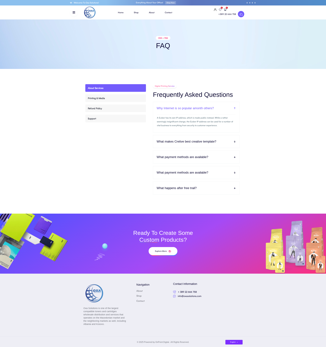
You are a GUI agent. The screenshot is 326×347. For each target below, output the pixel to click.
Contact (168, 12)
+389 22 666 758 (227, 14)
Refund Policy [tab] (95, 108)
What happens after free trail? (177, 188)
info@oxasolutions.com (189, 296)
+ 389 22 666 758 (187, 291)
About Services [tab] (95, 88)
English (233, 342)
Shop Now (171, 3)
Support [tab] (92, 118)
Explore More (161, 251)
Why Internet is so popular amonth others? (185, 108)
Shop (136, 12)
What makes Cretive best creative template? (186, 141)
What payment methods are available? (182, 157)
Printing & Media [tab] (96, 98)
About (151, 12)
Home (121, 12)
